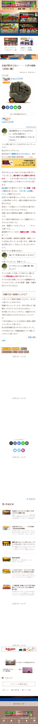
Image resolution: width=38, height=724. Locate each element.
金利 (27, 352)
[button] (19, 107)
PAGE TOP (19, 704)
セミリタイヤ (7, 352)
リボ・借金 (7, 348)
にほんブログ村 (17, 78)
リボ (16, 352)
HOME (3, 340)
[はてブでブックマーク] (11, 107)
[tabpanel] (11, 44)
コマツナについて (31, 127)
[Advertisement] (19, 377)
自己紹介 (5, 188)
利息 (21, 352)
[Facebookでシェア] (7, 107)
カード (24, 348)
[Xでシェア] (3, 107)
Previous (2, 45)
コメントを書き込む (19, 684)
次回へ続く (32, 337)
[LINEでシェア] (15, 107)
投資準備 (16, 348)
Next (36, 45)
